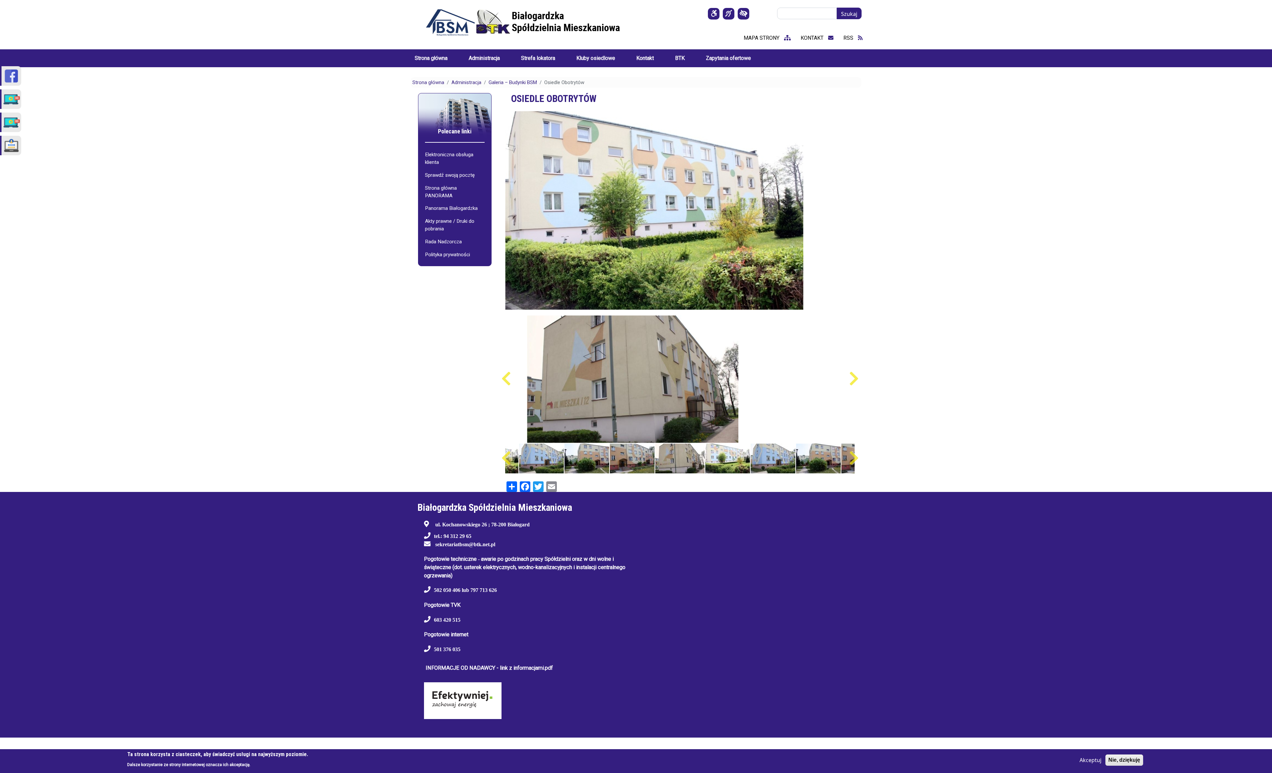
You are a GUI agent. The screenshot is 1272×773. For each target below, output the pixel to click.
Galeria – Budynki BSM (513, 82)
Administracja (466, 82)
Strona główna (428, 82)
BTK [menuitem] (680, 58)
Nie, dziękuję (1124, 760)
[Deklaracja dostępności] (713, 14)
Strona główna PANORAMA (441, 192)
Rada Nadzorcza (443, 242)
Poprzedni (506, 378)
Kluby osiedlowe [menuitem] (595, 58)
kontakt (813, 38)
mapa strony (762, 38)
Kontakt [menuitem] (645, 58)
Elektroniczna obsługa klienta (449, 158)
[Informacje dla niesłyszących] (728, 14)
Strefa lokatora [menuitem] (538, 58)
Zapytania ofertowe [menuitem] (728, 58)
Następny (853, 378)
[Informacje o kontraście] (743, 14)
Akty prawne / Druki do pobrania (449, 225)
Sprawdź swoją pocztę (450, 175)
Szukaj (849, 14)
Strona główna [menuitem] (431, 58)
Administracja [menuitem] (484, 58)
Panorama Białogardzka (451, 208)
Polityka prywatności (447, 255)
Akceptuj (1090, 760)
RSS (849, 38)
